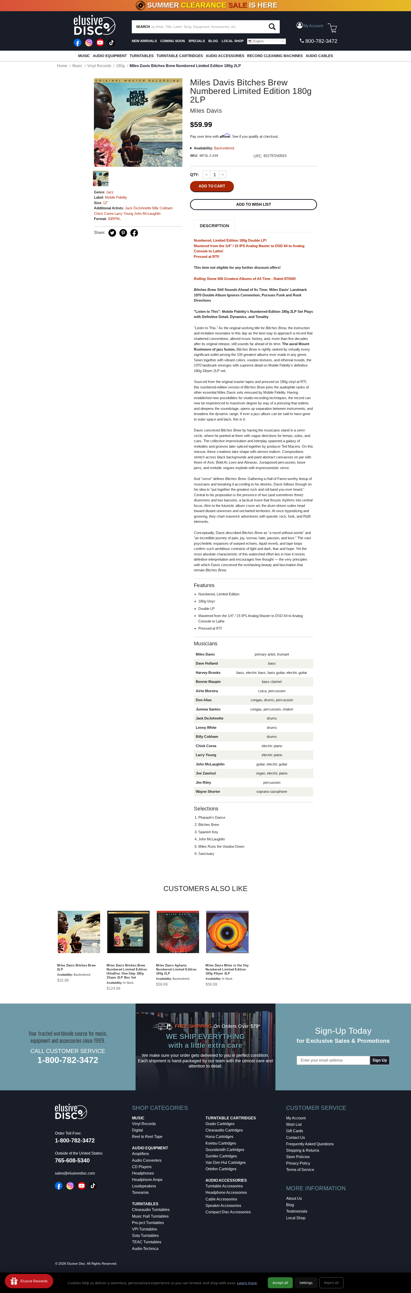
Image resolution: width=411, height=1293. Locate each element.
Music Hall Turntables (150, 1216)
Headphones (143, 1173)
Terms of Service (300, 1170)
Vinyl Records (144, 1124)
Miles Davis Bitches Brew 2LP (76, 967)
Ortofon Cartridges (221, 1169)
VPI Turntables (144, 1229)
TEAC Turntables (146, 1242)
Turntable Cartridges (180, 56)
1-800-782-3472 (67, 1060)
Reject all (331, 1282)
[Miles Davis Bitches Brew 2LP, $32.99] (79, 932)
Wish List (294, 1124)
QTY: (194, 174)
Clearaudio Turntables (151, 1210)
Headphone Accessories (226, 1192)
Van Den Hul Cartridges (226, 1163)
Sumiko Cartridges (221, 1156)
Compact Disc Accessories (228, 1212)
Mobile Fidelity (116, 197)
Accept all (280, 1282)
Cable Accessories (221, 1199)
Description (214, 225)
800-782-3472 (320, 41)
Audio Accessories (225, 56)
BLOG (213, 41)
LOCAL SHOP (233, 41)
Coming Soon (172, 41)
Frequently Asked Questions (310, 1144)
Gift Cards (294, 1131)
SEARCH (143, 27)
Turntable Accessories (224, 1186)
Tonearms (140, 1192)
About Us (294, 1198)
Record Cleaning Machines (275, 56)
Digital (137, 1130)
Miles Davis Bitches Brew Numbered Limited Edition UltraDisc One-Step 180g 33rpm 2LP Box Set (127, 971)
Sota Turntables (145, 1236)
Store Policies (298, 1157)
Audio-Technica (145, 1249)
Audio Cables (319, 56)
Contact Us (295, 1138)
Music (84, 56)
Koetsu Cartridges (221, 1143)
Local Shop (295, 1218)
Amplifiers (140, 1154)
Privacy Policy (298, 1163)
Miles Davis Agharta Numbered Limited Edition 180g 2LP (176, 969)
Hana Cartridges (219, 1137)
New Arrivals (144, 41)
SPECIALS (196, 41)
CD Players (142, 1167)
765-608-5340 (72, 1160)
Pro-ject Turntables (148, 1223)
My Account (296, 1118)
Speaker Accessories (223, 1206)
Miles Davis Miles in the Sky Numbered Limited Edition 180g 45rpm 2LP (227, 969)
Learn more (247, 1282)
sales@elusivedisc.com (75, 1173)
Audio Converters (146, 1160)
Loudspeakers (144, 1186)
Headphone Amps (147, 1180)
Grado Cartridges (220, 1124)
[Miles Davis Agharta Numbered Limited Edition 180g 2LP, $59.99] (178, 932)
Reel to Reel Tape (147, 1137)
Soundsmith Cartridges (225, 1150)
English (258, 41)
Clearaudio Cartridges (224, 1130)
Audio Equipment (110, 56)
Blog (290, 1205)
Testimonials (296, 1211)
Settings (306, 1282)
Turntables (142, 56)
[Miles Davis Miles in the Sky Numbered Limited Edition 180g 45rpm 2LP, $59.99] (227, 932)
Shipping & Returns (302, 1150)
